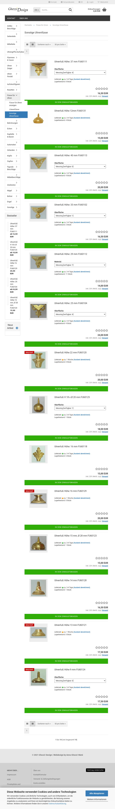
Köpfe (9, 156)
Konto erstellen (39, 783)
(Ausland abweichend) (81, 79)
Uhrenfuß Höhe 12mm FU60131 (70, 110)
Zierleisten (11, 185)
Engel (9, 202)
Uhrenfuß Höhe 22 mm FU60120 (70, 352)
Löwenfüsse (14, 109)
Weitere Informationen (96, 799)
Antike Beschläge (11, 27)
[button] (80, 2)
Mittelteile (11, 44)
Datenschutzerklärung (57, 804)
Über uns (23, 18)
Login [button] (91, 2)
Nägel (9, 191)
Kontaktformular (39, 775)
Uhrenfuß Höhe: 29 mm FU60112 (70, 254)
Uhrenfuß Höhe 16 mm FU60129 (70, 491)
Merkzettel (103, 2)
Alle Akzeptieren (96, 793)
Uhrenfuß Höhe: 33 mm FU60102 (70, 204)
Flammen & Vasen (11, 58)
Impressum (11, 775)
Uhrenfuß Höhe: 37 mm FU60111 (70, 61)
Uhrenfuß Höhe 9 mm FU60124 (69, 669)
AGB (9, 779)
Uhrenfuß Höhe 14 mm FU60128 (70, 580)
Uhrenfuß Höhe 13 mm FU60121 (70, 625)
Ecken (9, 129)
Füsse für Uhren (11, 96)
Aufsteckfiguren (13, 84)
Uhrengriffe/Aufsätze (13, 52)
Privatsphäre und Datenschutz (13, 786)
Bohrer (9, 196)
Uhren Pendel (10, 75)
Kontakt (53, 2)
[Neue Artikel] (17, 328)
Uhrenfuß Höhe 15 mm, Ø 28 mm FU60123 (75, 535)
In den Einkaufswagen (66, 102)
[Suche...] (70, 10)
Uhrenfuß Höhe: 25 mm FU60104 (70, 303)
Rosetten (10, 90)
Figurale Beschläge (11, 168)
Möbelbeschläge (13, 177)
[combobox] (44, 44)
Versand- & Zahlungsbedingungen (46, 779)
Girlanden (11, 150)
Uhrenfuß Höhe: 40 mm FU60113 (70, 155)
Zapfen (10, 161)
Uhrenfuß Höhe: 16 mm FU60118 (70, 446)
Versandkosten (68, 2)
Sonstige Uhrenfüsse (14, 114)
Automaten (11, 145)
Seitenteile (11, 36)
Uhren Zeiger (9, 67)
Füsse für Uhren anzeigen (15, 104)
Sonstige (10, 207)
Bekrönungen (12, 123)
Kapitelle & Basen (10, 135)
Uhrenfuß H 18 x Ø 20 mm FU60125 (72, 397)
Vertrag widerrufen (95, 770)
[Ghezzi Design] (18, 9)
